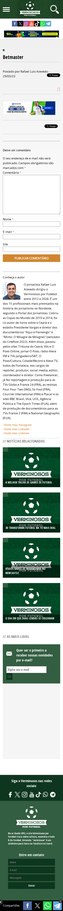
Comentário (12, 173)
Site (5, 244)
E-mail (8, 232)
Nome (8, 219)
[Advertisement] (31, 723)
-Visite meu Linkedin (16, 429)
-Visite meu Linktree (16, 433)
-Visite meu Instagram (17, 425)
